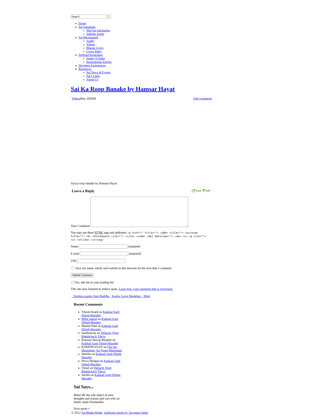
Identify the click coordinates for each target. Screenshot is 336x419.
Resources (85, 69)
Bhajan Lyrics (94, 48)
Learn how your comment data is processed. (146, 289)
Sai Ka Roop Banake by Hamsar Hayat (123, 88)
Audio (90, 41)
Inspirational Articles (99, 62)
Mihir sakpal (89, 319)
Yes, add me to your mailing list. (94, 282)
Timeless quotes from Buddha (90, 296)
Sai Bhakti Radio (91, 412)
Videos (90, 44)
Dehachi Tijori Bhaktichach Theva (100, 334)
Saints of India (95, 58)
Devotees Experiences (92, 65)
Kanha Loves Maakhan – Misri (130, 296)
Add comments (202, 98)
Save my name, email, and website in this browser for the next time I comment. (123, 268)
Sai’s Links (93, 76)
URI (73, 260)
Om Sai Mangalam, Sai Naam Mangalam (101, 348)
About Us (92, 79)
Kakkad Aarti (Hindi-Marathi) (100, 313)
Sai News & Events (98, 72)
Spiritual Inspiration (91, 55)
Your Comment (80, 226)
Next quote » (82, 408)
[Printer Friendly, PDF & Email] (201, 190)
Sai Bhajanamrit (88, 37)
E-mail (75, 253)
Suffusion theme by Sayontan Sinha (126, 412)
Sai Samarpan (87, 27)
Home (82, 23)
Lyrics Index (94, 51)
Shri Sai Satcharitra (98, 30)
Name (74, 246)
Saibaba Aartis (95, 34)
